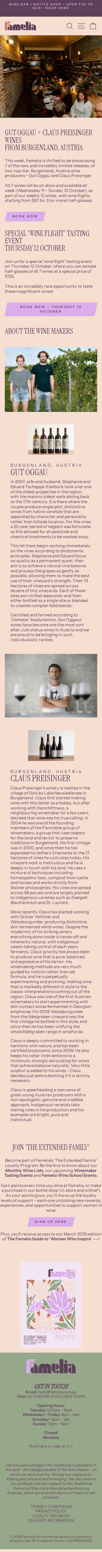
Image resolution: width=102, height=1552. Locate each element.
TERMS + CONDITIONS (51, 1506)
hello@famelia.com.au (57, 1392)
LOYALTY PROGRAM (51, 1516)
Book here (38, 1446)
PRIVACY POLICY (51, 1511)
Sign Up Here (51, 1222)
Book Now (25, 216)
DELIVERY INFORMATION (51, 1520)
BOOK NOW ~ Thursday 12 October (51, 309)
